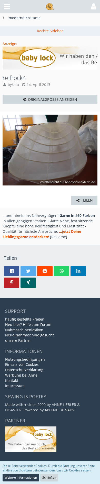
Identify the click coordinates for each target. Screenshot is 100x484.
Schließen (49, 477)
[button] (7, 6)
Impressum (15, 385)
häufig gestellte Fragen (24, 319)
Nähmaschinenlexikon (24, 329)
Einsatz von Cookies (22, 364)
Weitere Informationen (21, 477)
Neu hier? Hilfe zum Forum (28, 324)
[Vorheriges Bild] (10, 150)
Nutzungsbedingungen (25, 359)
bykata (13, 84)
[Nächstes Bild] (90, 150)
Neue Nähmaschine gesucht (29, 335)
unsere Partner (18, 340)
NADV (69, 410)
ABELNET (52, 410)
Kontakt (11, 380)
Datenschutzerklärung (24, 369)
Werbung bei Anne (21, 375)
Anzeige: (10, 43)
